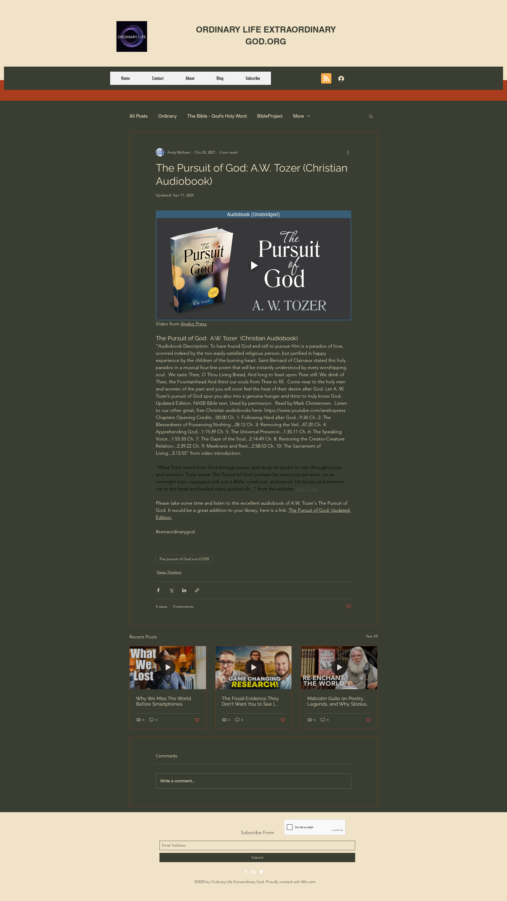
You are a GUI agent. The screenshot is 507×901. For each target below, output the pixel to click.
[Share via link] (197, 590)
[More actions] (348, 152)
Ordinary (167, 116)
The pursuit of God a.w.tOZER (184, 559)
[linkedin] (253, 871)
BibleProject (270, 116)
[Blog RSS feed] (326, 78)
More (298, 116)
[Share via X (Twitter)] (171, 590)
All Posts (138, 116)
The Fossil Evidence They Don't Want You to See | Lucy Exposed (250, 701)
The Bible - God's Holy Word (217, 116)
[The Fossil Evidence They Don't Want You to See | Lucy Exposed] (253, 667)
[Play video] (253, 265)
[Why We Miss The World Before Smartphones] (168, 667)
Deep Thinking (169, 572)
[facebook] (245, 871)
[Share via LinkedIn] (184, 590)
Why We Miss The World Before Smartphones (163, 701)
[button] (370, 116)
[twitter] (261, 871)
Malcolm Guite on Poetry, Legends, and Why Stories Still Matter (336, 701)
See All (372, 636)
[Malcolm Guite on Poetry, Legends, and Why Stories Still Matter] (339, 667)
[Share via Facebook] (158, 590)
